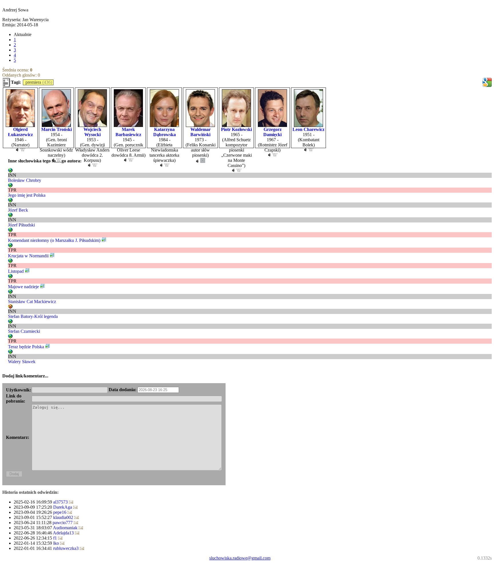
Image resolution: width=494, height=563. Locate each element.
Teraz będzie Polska (26, 346)
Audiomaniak (66, 527)
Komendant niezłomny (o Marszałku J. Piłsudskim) (54, 240)
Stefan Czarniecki (24, 331)
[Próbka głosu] (17, 150)
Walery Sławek (21, 361)
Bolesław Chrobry (24, 180)
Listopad (16, 271)
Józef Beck (18, 210)
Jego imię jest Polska (26, 195)
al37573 (61, 502)
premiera (33, 82)
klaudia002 (63, 517)
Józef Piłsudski (21, 224)
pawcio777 (63, 522)
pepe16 (60, 512)
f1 (55, 538)
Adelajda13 (64, 532)
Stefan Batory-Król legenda (33, 316)
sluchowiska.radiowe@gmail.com (239, 558)
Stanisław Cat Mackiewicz (32, 301)
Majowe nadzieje (23, 286)
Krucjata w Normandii (28, 255)
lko (56, 543)
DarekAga (63, 507)
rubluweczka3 (66, 548)
